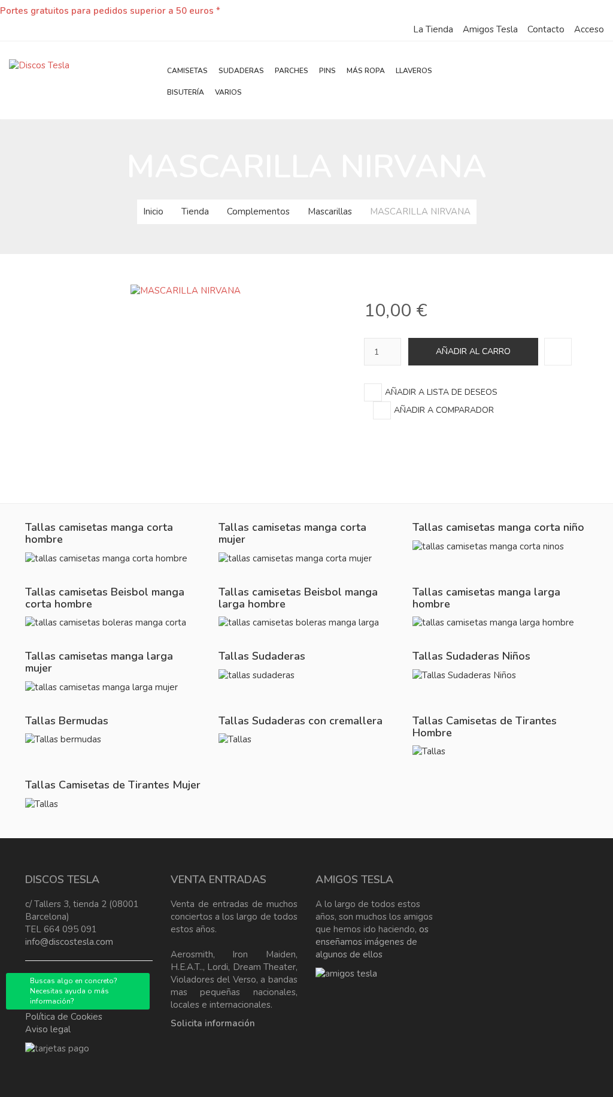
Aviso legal (48, 1029)
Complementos (258, 211)
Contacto (546, 29)
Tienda (195, 211)
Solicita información (213, 1023)
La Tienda (433, 29)
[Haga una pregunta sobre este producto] (558, 351)
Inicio (153, 211)
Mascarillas (330, 211)
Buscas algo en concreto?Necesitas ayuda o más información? (73, 991)
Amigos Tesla (490, 29)
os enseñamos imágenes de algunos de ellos (372, 941)
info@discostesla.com (69, 942)
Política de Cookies (63, 1017)
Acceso (589, 29)
